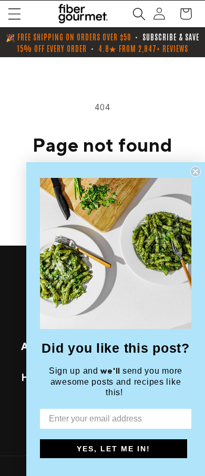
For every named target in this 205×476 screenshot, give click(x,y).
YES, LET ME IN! (113, 449)
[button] (14, 14)
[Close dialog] (195, 171)
